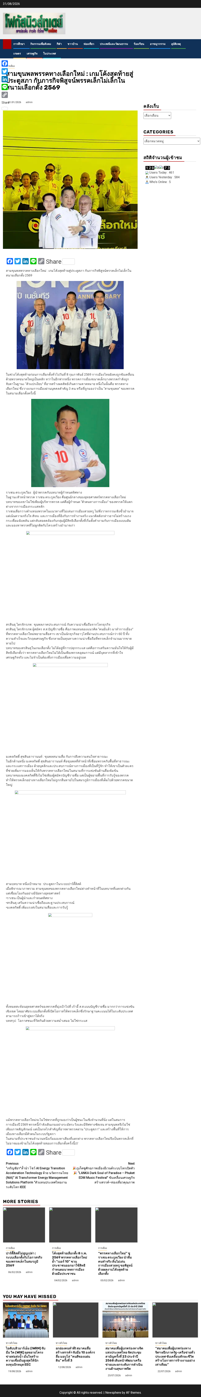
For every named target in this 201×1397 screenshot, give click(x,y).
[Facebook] (5, 63)
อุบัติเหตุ (176, 44)
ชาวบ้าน (73, 44)
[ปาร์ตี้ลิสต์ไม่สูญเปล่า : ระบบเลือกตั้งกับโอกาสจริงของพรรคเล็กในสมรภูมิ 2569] (24, 1225)
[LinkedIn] (5, 79)
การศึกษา (19, 44)
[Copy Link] (5, 95)
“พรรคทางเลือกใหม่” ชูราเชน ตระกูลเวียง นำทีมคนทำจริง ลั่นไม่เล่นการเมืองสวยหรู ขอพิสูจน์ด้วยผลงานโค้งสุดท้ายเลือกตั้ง (115, 1263)
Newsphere (113, 1392)
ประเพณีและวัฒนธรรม (114, 44)
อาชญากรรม (157, 44)
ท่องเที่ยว (89, 44)
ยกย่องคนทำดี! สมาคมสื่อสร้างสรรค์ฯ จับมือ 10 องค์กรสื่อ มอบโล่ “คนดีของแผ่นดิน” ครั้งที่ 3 (75, 1354)
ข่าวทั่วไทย (11, 1343)
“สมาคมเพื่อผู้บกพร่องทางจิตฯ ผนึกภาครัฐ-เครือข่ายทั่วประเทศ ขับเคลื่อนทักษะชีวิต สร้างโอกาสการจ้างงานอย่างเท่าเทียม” (175, 1356)
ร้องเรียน (139, 44)
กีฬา (59, 44)
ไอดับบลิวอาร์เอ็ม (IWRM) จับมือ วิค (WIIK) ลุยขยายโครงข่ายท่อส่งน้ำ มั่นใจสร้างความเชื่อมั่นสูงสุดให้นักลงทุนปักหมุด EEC (25, 1356)
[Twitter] (5, 71)
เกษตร (17, 53)
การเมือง (10, 1248)
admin (29, 102)
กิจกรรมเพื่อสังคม (40, 44)
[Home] (7, 44)
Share (53, 261)
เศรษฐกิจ (32, 53)
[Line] (5, 87)
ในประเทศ (49, 53)
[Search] (195, 49)
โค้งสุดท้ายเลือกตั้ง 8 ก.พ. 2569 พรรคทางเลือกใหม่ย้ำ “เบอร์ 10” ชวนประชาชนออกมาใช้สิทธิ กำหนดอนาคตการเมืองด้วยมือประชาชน (69, 1263)
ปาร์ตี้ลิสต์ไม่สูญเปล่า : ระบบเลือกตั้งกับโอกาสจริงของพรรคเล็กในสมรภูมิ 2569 (24, 1259)
